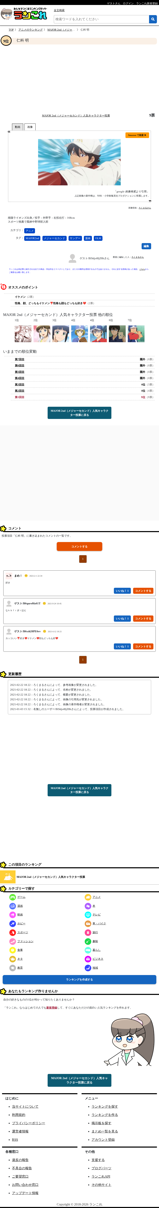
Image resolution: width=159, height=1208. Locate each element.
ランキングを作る (105, 1115)
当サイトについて (25, 1106)
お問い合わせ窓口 (25, 1184)
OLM (98, 238)
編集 (146, 246)
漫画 (87, 238)
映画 (20, 914)
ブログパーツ (101, 1168)
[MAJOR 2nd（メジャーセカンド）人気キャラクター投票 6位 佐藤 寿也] (117, 333)
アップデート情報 (25, 1193)
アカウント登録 (103, 1139)
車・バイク (99, 923)
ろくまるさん (145, 208)
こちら (142, 269)
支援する (98, 1160)
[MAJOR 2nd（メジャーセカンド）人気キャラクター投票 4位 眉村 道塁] (79, 333)
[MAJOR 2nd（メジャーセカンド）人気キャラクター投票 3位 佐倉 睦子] (60, 333)
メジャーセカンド (54, 238)
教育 (20, 967)
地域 (95, 967)
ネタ (20, 958)
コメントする (79, 546)
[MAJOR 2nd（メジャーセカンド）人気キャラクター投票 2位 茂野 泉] (42, 333)
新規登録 (51, 1007)
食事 (20, 949)
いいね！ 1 (122, 590)
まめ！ (18, 575)
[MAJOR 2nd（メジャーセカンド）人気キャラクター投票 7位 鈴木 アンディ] (136, 333)
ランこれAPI (101, 1176)
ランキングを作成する (79, 979)
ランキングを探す (105, 1106)
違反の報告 (20, 1160)
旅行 (95, 932)
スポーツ (22, 932)
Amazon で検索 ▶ (137, 135)
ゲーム (21, 897)
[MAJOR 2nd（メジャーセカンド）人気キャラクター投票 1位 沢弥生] (23, 333)
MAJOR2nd (32, 238)
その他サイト (101, 1184)
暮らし (97, 949)
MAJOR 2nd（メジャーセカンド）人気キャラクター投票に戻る (79, 412)
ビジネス (98, 958)
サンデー (75, 238)
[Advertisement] (79, 79)
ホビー (21, 923)
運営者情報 (20, 1131)
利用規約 (18, 1115)
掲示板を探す (101, 1123)
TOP (11, 29)
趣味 (95, 941)
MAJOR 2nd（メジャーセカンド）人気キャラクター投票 (76, 115)
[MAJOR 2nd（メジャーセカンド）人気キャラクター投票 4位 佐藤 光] (98, 333)
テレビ (97, 914)
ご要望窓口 (20, 1176)
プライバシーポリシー (28, 1123)
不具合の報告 (22, 1168)
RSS (15, 1139)
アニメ (30, 230)
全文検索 (59, 10)
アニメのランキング (30, 29)
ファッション (25, 941)
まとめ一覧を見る (105, 1131)
